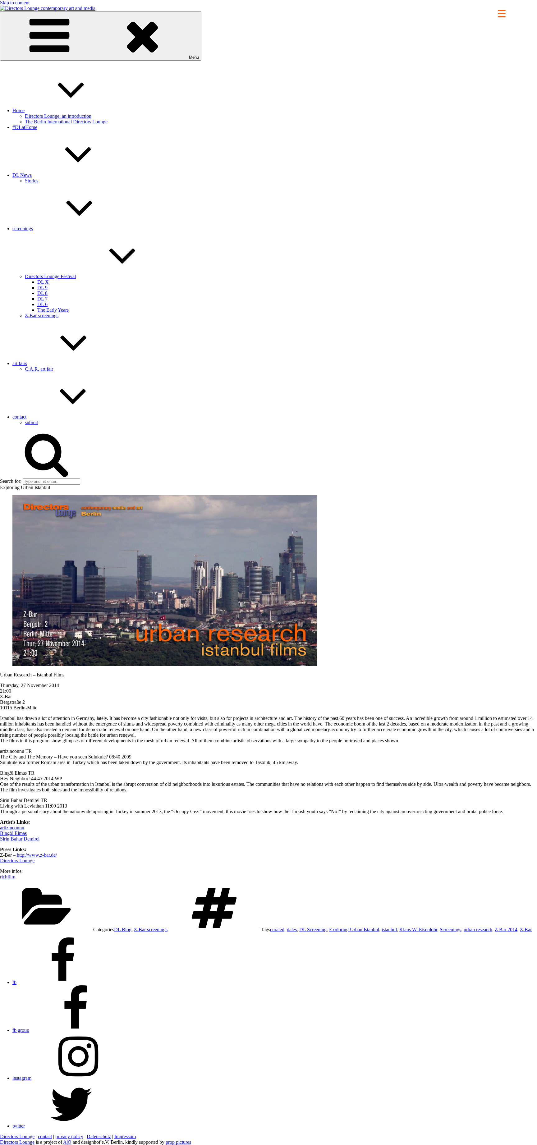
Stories (31, 180)
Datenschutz (99, 1136)
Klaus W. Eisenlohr (418, 929)
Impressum (125, 1136)
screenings (22, 228)
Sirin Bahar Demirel (19, 838)
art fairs (19, 363)
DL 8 (42, 293)
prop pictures (178, 1142)
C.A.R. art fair (39, 369)
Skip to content (15, 2)
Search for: (10, 481)
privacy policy (69, 1136)
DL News (22, 175)
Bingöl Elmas (13, 833)
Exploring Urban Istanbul (354, 929)
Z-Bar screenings (41, 315)
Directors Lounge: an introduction (58, 116)
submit (31, 422)
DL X (43, 282)
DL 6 (42, 304)
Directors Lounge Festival (50, 276)
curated (277, 929)
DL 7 (42, 298)
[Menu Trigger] (501, 13)
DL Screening (313, 929)
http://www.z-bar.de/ (37, 855)
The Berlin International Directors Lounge (66, 121)
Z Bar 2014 (506, 929)
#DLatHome (24, 127)
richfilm (7, 876)
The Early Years (53, 310)
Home (18, 110)
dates (292, 929)
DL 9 (42, 287)
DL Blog (122, 929)
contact (19, 416)
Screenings (450, 929)
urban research (478, 929)
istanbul (389, 929)
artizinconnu (12, 827)
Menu (194, 57)
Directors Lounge (17, 860)
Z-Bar (526, 929)
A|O (67, 1142)
